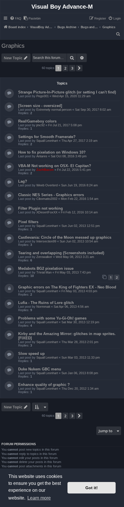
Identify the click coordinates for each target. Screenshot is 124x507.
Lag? (22, 181)
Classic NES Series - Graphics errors (51, 195)
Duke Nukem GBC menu (39, 369)
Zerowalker (44, 257)
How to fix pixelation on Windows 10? (52, 152)
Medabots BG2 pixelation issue (46, 268)
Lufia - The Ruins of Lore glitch (46, 303)
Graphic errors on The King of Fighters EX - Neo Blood (67, 287)
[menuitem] (15, 18)
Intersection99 (46, 241)
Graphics (13, 46)
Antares (41, 156)
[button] (79, 68)
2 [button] (65, 68)
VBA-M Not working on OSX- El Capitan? (54, 166)
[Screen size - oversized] (40, 106)
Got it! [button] (91, 487)
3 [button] (72, 68)
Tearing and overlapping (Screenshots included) (61, 253)
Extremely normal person (54, 109)
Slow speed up (31, 353)
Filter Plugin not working (40, 208)
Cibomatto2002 (46, 198)
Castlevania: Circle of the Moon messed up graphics (64, 237)
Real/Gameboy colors (37, 121)
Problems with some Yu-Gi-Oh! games (52, 318)
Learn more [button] (39, 497)
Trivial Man (44, 272)
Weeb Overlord (47, 185)
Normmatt (43, 306)
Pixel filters (28, 222)
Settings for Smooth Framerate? (47, 137)
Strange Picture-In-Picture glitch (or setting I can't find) (67, 92)
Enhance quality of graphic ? (44, 384)
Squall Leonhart (47, 140)
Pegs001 (42, 96)
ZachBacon (45, 169)
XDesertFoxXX (46, 212)
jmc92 (40, 125)
